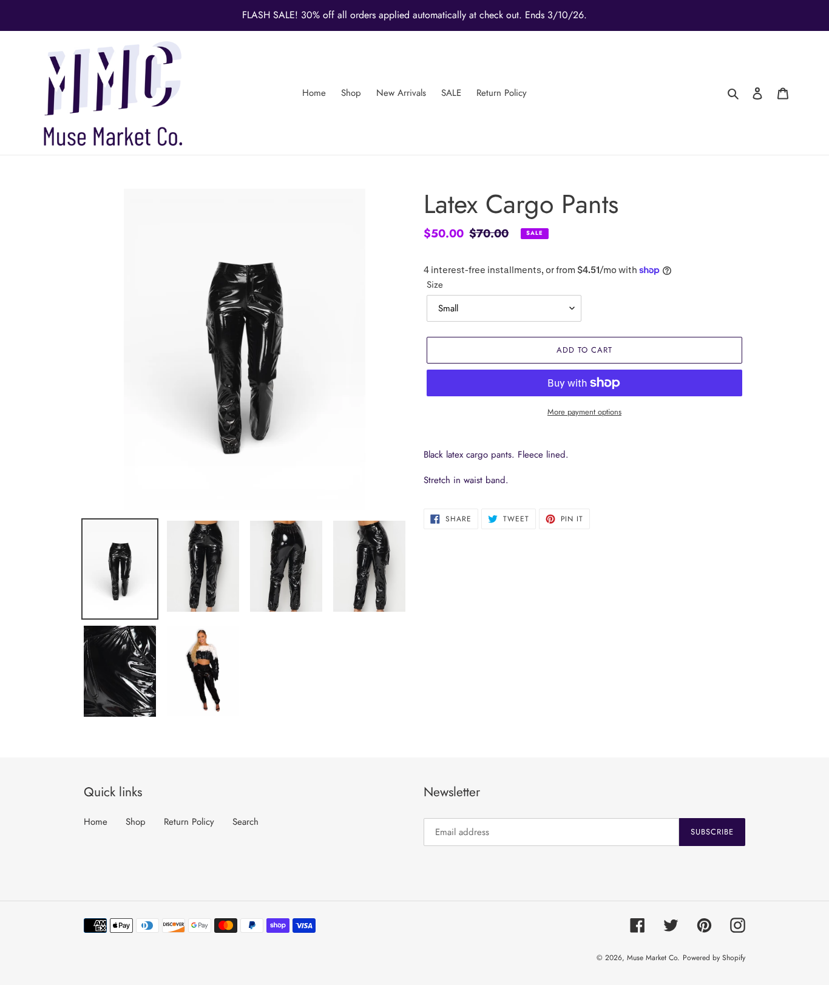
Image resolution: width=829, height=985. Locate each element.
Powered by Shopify (714, 957)
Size (435, 284)
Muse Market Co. (653, 957)
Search (245, 821)
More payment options (584, 412)
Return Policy (189, 821)
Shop (136, 821)
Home (95, 821)
